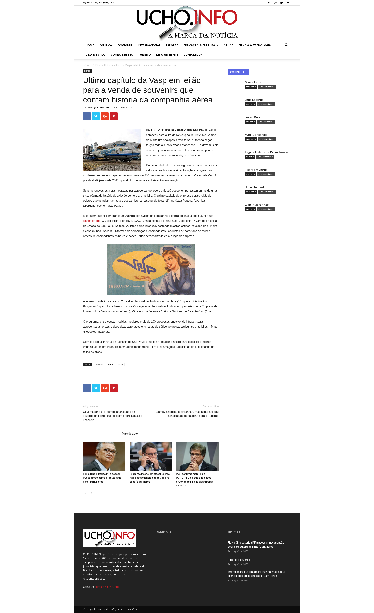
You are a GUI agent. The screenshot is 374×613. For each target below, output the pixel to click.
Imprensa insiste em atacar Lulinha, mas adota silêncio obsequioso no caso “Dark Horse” (150, 477)
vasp (120, 364)
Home (90, 45)
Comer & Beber (122, 54)
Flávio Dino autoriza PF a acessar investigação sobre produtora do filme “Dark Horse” (102, 477)
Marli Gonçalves (256, 134)
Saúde (228, 45)
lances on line (91, 220)
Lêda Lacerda (254, 99)
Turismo (144, 54)
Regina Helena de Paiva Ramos (266, 152)
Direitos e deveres (239, 559)
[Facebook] (269, 2)
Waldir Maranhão (257, 204)
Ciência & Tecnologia (254, 45)
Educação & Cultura (199, 45)
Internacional (149, 45)
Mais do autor (130, 433)
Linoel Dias (252, 117)
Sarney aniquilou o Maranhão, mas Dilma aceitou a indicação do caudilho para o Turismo (187, 414)
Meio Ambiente (167, 54)
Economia (124, 45)
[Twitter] (282, 2)
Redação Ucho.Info (98, 107)
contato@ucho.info (107, 587)
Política (105, 45)
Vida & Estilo (95, 54)
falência (99, 364)
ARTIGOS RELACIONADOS (101, 433)
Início (86, 65)
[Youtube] (288, 2)
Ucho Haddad (254, 187)
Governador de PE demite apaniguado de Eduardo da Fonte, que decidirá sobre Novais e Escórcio (112, 416)
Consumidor (193, 54)
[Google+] (275, 2)
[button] (286, 45)
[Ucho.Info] (187, 23)
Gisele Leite (253, 82)
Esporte (172, 45)
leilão (111, 364)
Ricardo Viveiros (256, 169)
